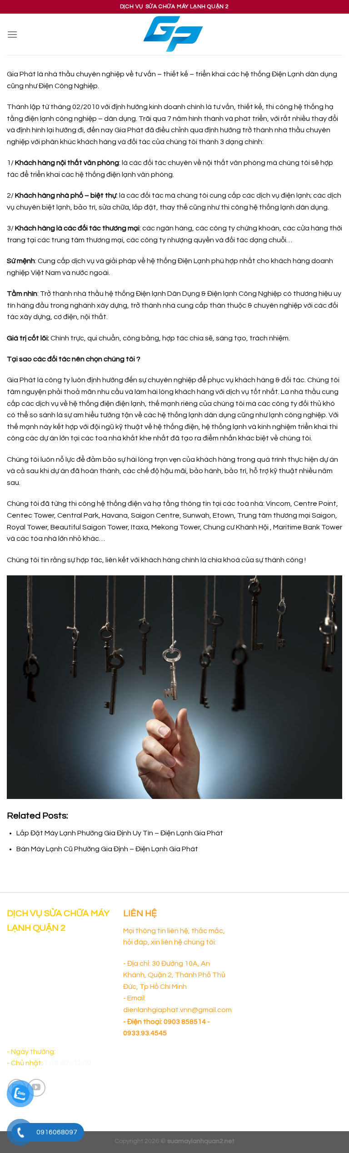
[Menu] (12, 34)
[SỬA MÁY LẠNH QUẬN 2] (174, 34)
